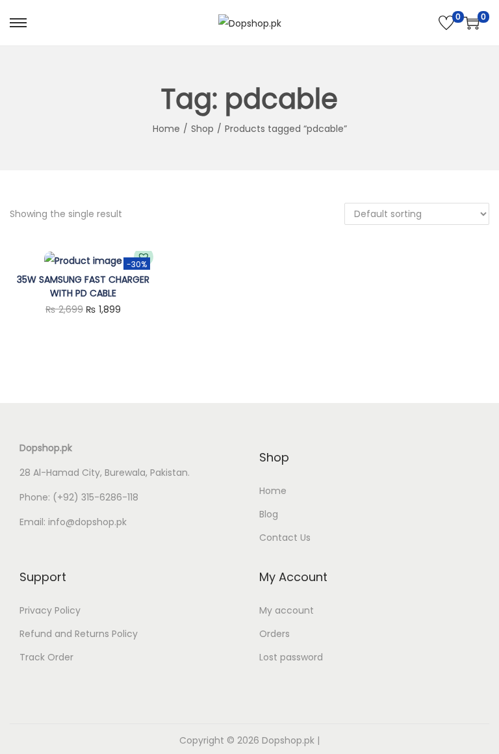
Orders (274, 633)
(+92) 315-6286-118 (95, 497)
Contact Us (285, 537)
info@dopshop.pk (87, 521)
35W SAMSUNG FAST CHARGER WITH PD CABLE (83, 286)
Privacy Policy (50, 610)
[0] (446, 23)
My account (286, 610)
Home (166, 128)
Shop (202, 128)
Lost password (291, 657)
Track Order (46, 657)
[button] (143, 256)
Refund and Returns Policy (78, 633)
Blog (268, 514)
